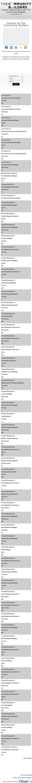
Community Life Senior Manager (9, 120)
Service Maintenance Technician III (10, 271)
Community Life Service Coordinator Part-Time (13, 131)
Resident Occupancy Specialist (9, 294)
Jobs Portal (26, 758)
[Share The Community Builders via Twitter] (16, 47)
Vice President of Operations (8, 360)
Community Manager (6, 238)
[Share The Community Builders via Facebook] (6, 47)
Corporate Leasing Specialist (9, 472)
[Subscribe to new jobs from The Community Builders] (25, 47)
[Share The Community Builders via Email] (21, 47)
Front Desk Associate (6, 316)
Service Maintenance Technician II (10, 249)
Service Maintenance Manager (9, 176)
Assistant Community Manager (9, 227)
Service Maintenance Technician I (10, 187)
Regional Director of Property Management (12, 383)
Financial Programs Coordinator (9, 216)
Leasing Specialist (6, 416)
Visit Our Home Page (26, 775)
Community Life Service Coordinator (11, 98)
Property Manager (6, 549)
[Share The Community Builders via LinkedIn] (11, 47)
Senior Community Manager (8, 283)
